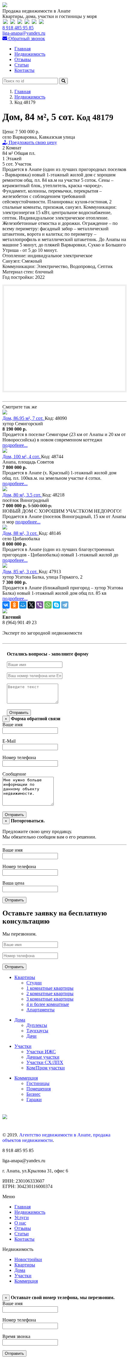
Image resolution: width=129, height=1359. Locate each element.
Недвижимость (29, 54)
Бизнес (33, 1094)
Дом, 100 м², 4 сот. (21, 456)
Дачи (31, 1036)
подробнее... (15, 445)
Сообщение (14, 774)
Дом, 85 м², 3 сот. (20, 571)
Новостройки (28, 1259)
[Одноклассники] (14, 605)
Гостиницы (38, 1083)
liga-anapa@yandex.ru (23, 33)
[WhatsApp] (48, 605)
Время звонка (16, 1336)
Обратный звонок (26, 38)
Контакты (24, 70)
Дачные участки (42, 1057)
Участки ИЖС (41, 1051)
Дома (19, 1019)
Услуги (21, 1217)
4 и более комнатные (47, 1004)
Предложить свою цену (32, 142)
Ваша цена (13, 883)
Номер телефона (19, 757)
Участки (23, 1046)
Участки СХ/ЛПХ (44, 1062)
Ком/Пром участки (45, 1067)
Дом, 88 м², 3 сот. (20, 533)
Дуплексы (36, 1025)
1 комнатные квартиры (50, 988)
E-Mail (9, 741)
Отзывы (22, 59)
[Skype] (56, 605)
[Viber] (39, 605)
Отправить (18, 712)
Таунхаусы (37, 1030)
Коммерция (26, 1077)
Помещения (38, 1088)
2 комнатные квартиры (50, 993)
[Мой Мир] (22, 605)
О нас (20, 1222)
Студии (34, 982)
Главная (22, 48)
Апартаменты (40, 1009)
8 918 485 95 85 (18, 27)
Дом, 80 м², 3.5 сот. (22, 494)
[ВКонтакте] (6, 605)
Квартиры (24, 977)
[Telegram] (64, 605)
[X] (31, 605)
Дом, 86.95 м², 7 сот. (23, 418)
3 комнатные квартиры (50, 998)
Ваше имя (12, 724)
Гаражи (34, 1099)
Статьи (21, 64)
